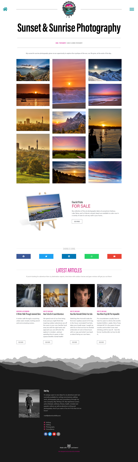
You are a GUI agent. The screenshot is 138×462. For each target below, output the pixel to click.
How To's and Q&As (48, 311)
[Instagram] (58, 434)
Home (57, 43)
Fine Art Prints (77, 202)
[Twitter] (50, 434)
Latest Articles (69, 270)
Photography (62, 43)
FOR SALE (81, 206)
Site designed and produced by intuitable (69, 451)
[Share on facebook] (23, 256)
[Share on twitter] (46, 256)
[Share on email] (114, 256)
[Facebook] (46, 434)
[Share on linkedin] (69, 256)
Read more (20, 342)
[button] (77, 221)
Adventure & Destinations (22, 311)
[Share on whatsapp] (92, 256)
